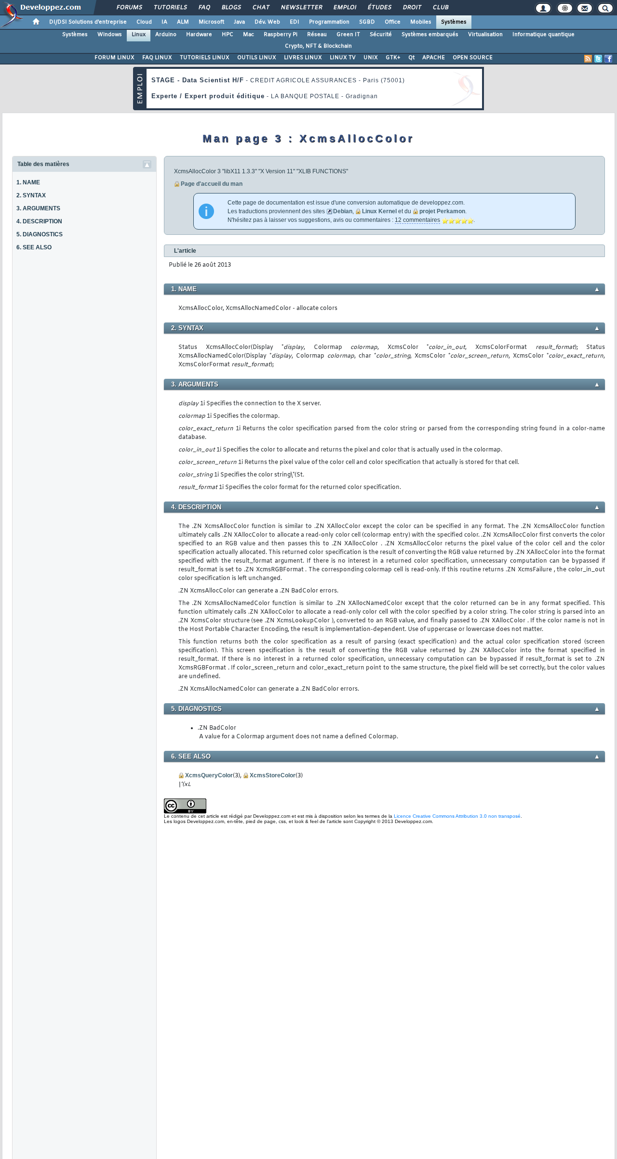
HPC (227, 34)
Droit (412, 8)
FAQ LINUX (157, 57)
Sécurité (381, 34)
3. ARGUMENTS (38, 208)
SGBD (367, 22)
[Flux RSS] (588, 59)
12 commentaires (417, 220)
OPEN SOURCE (473, 57)
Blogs (230, 8)
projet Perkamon (442, 211)
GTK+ (393, 57)
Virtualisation (485, 34)
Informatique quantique (543, 34)
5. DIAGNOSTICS (39, 234)
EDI (294, 22)
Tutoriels (170, 8)
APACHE (433, 57)
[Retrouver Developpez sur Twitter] (598, 59)
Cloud (144, 22)
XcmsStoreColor (272, 775)
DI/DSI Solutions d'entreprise (88, 22)
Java (239, 22)
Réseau (317, 34)
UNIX (370, 57)
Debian (342, 211)
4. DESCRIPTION (39, 221)
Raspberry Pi (280, 34)
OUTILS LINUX (256, 57)
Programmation (329, 22)
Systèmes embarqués (430, 34)
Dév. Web (267, 22)
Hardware (199, 34)
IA (164, 22)
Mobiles (420, 22)
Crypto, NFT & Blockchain (318, 46)
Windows (109, 34)
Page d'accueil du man (211, 183)
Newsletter (301, 8)
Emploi (344, 8)
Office (393, 22)
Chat (260, 8)
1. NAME (28, 182)
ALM (183, 22)
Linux (139, 34)
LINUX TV (343, 57)
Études (379, 8)
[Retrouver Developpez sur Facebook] (608, 59)
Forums (129, 8)
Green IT (348, 34)
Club (440, 8)
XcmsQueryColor (209, 775)
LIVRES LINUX (303, 57)
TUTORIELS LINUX (204, 57)
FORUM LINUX (114, 57)
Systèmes (454, 22)
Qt (411, 57)
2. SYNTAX (31, 195)
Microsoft (211, 22)
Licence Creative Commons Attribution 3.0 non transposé (457, 816)
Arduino (165, 34)
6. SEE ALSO (34, 247)
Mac (248, 34)
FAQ (204, 8)
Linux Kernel (379, 211)
